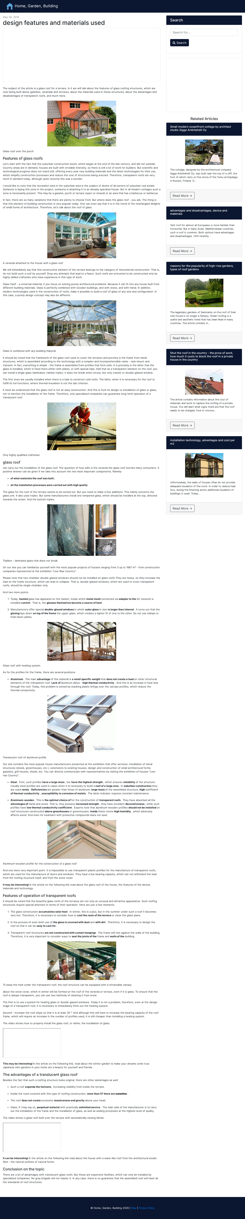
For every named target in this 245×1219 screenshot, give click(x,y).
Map (133, 1207)
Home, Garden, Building (36, 6)
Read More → (182, 196)
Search (181, 43)
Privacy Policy (147, 1207)
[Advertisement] (81, 55)
